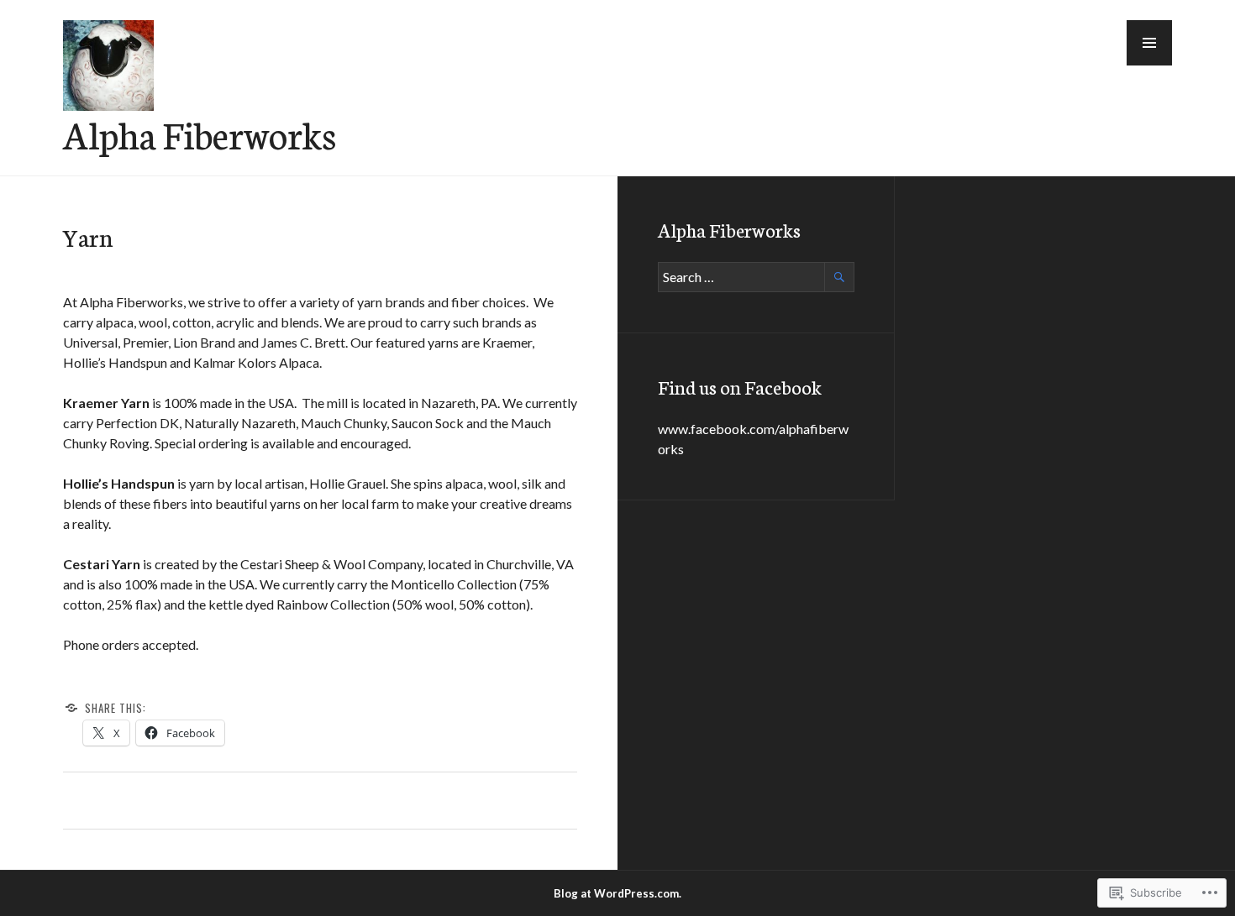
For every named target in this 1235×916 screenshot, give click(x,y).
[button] (1149, 42)
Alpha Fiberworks (199, 133)
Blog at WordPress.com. (617, 893)
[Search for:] (756, 277)
